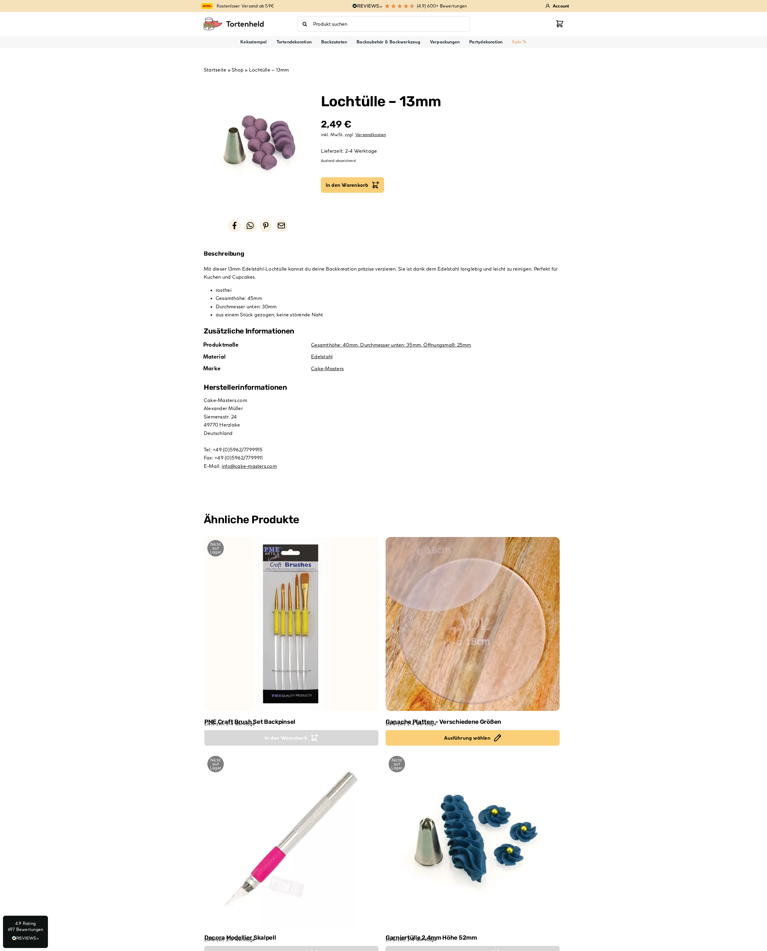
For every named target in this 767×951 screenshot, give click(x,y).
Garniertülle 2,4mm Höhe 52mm (431, 937)
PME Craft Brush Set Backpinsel (249, 721)
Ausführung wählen (467, 738)
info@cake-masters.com (249, 466)
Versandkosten (370, 134)
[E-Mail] (281, 225)
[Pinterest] (266, 225)
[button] (25, 932)
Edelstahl (322, 357)
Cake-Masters (327, 368)
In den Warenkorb (347, 185)
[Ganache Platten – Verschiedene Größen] (473, 624)
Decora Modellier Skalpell (240, 937)
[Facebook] (234, 225)
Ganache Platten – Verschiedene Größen (443, 721)
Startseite (215, 70)
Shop (238, 70)
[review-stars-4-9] (234, 20)
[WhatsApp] (250, 225)
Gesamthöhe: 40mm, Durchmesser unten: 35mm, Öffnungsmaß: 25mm (391, 345)
